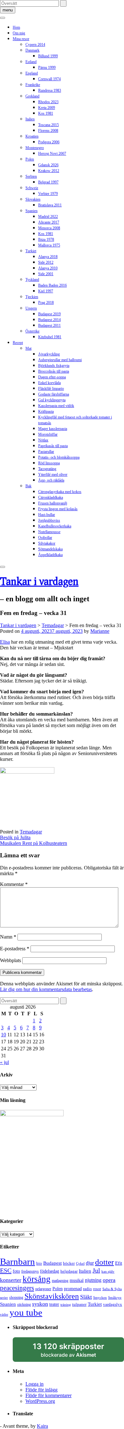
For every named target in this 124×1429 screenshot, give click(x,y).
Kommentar (14, 884)
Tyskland (32, 279)
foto (16, 1271)
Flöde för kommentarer (48, 1395)
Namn (8, 937)
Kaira (42, 1426)
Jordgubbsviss (49, 520)
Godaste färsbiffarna (53, 394)
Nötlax (43, 440)
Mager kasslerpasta (52, 428)
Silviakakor (46, 543)
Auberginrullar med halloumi (60, 360)
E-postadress (14, 948)
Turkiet (30, 251)
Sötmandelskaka (50, 549)
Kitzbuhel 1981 (49, 337)
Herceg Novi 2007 (52, 153)
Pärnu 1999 (47, 67)
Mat (28, 348)
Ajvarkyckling (49, 354)
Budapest (52, 1263)
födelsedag (49, 1271)
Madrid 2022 (48, 216)
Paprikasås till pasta (53, 446)
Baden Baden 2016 (52, 285)
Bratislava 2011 (50, 205)
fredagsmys (30, 1271)
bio (39, 1263)
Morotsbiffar (48, 434)
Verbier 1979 (48, 193)
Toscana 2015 (48, 125)
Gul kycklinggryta (51, 400)
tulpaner (79, 1304)
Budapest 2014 (49, 320)
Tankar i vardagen (39, 581)
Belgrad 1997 (48, 182)
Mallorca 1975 (49, 245)
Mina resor (21, 39)
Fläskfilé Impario (51, 388)
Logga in (34, 1384)
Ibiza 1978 (46, 239)
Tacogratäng (47, 469)
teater (54, 1304)
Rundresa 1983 (49, 90)
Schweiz (31, 188)
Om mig (19, 33)
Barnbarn (17, 1261)
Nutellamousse (49, 532)
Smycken (100, 1297)
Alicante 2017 (48, 222)
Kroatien (31, 136)
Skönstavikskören (51, 1296)
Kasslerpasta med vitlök (56, 406)
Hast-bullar (46, 514)
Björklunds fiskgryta (53, 365)
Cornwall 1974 (49, 79)
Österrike (32, 331)
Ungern (31, 308)
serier (4, 1297)
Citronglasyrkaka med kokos (59, 491)
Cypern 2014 (35, 44)
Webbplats (10, 960)
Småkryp (114, 1297)
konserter (10, 1280)
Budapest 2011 (49, 325)
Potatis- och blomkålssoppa (58, 457)
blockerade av (74, 1352)
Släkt (86, 1297)
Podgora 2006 (48, 142)
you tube (26, 1312)
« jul (4, 1062)
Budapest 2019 (49, 314)
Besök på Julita (15, 837)
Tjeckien (31, 297)
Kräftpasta (46, 411)
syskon (40, 1304)
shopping (16, 1297)
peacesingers (17, 1288)
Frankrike (32, 84)
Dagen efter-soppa (52, 377)
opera (109, 1280)
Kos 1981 (45, 113)
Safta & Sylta (112, 1289)
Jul (96, 1270)
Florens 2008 (48, 130)
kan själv (107, 1271)
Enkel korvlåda (49, 383)
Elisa (5, 642)
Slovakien (32, 199)
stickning (24, 1304)
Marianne (99, 631)
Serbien (31, 176)
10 (3, 1034)
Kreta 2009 (46, 107)
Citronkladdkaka (50, 497)
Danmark (32, 50)
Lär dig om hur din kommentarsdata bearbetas (46, 989)
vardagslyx (112, 1304)
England (31, 73)
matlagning (60, 1280)
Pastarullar (46, 451)
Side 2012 (45, 262)
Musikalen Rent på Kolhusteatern (33, 843)
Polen (29, 159)
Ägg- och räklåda (51, 480)
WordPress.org (40, 1401)
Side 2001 (45, 274)
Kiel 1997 (45, 291)
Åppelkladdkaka (50, 555)
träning (65, 1304)
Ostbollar (45, 537)
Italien (30, 119)
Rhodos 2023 (48, 102)
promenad (73, 1288)
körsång (37, 1279)
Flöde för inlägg (41, 1389)
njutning (93, 1280)
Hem (16, 27)
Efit (118, 1263)
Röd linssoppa (49, 463)
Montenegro (34, 148)
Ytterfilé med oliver (52, 474)
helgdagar (69, 1271)
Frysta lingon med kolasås (58, 509)
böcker (69, 1263)
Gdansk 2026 (48, 165)
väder (4, 1314)
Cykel (80, 1263)
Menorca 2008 (49, 228)
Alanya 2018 (48, 256)
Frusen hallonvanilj (52, 503)
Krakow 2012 (48, 170)
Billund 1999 (48, 56)
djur (90, 1263)
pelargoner (43, 1289)
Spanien (31, 211)
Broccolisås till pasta (53, 371)
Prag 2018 (46, 302)
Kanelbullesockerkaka (54, 526)
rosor (97, 1289)
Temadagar (31, 831)
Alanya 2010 (48, 268)
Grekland (32, 96)
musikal (77, 1280)
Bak (28, 486)
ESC (5, 1270)
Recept (18, 342)
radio (87, 1288)
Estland (31, 62)
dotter (104, 1262)
